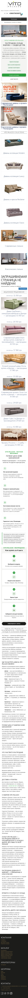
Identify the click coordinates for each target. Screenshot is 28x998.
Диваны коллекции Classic (14, 222)
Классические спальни (14, 269)
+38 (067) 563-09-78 (13, 785)
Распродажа (4, 950)
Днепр (2, 975)
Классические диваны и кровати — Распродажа (13, 128)
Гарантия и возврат (5, 943)
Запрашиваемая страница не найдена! (12, 22)
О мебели (3, 939)
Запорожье (3, 979)
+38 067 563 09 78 (14, 79)
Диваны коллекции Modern (14, 153)
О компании (3, 941)
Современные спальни (14, 246)
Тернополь (3, 976)
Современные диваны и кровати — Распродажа (14, 104)
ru (4, 13)
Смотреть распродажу (14, 75)
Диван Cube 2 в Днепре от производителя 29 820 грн (14, 419)
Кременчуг (3, 977)
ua (7, 13)
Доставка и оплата (5, 942)
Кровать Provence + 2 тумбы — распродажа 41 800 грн (14, 443)
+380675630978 (15, 13)
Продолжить (22, 288)
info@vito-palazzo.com (6, 989)
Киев (2, 971)
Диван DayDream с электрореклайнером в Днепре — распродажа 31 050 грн (14, 313)
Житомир (3, 972)
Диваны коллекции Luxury (14, 176)
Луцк (2, 973)
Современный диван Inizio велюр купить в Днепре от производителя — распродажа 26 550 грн (14, 340)
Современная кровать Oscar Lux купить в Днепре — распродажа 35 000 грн (14, 394)
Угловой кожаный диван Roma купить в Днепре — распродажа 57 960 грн (14, 368)
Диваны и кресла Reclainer (14, 199)
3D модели (3, 964)
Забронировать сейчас (14, 623)
